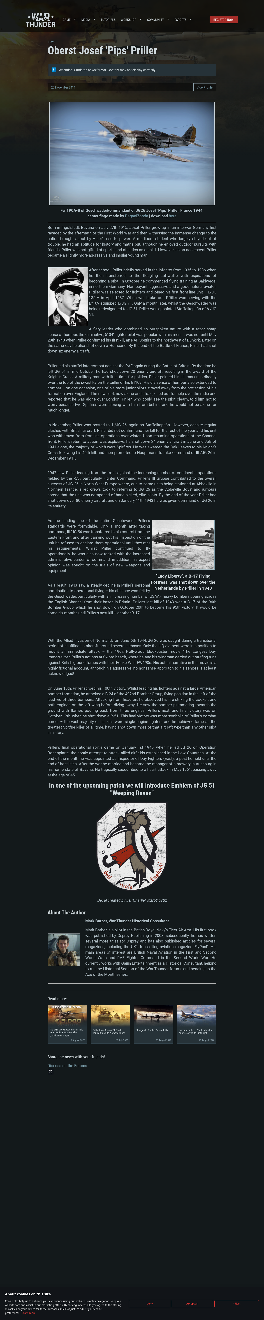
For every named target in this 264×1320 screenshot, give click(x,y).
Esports (180, 20)
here (173, 216)
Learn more (29, 1313)
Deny (150, 1303)
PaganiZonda (136, 216)
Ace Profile (205, 87)
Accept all (192, 1303)
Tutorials (108, 20)
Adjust (236, 1303)
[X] (51, 1071)
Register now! (223, 20)
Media (85, 20)
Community (155, 20)
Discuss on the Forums (67, 1065)
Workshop (128, 20)
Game (67, 20)
